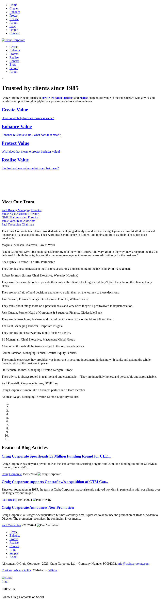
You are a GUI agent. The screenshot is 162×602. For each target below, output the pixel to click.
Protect (13, 15)
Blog (12, 26)
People (13, 29)
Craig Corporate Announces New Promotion (38, 507)
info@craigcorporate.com (133, 563)
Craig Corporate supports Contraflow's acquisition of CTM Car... (55, 482)
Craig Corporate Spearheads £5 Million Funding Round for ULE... (56, 456)
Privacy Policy (22, 570)
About (13, 22)
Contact (14, 33)
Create (13, 8)
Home (13, 5)
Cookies (7, 570)
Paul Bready (9, 499)
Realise (14, 19)
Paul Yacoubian (11, 525)
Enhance (14, 12)
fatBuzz (52, 570)
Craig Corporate (12, 474)
